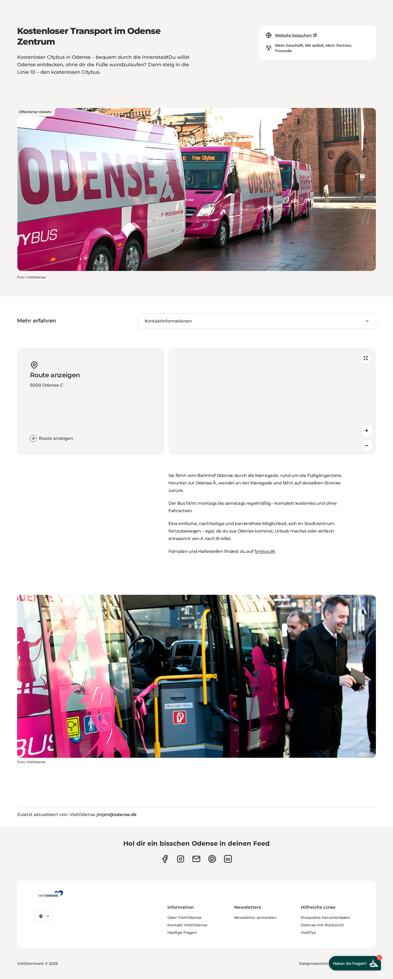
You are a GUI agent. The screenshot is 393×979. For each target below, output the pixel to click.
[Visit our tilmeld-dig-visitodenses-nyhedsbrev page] (196, 859)
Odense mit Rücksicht (322, 925)
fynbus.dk (265, 551)
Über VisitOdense (184, 917)
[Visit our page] (180, 859)
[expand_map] (366, 358)
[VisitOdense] (50, 893)
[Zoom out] (366, 445)
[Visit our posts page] (228, 859)
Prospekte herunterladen (325, 917)
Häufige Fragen (182, 932)
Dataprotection (314, 963)
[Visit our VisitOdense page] (164, 859)
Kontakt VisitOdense (187, 925)
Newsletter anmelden (255, 917)
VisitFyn (308, 932)
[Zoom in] (366, 430)
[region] (272, 401)
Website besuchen (293, 35)
